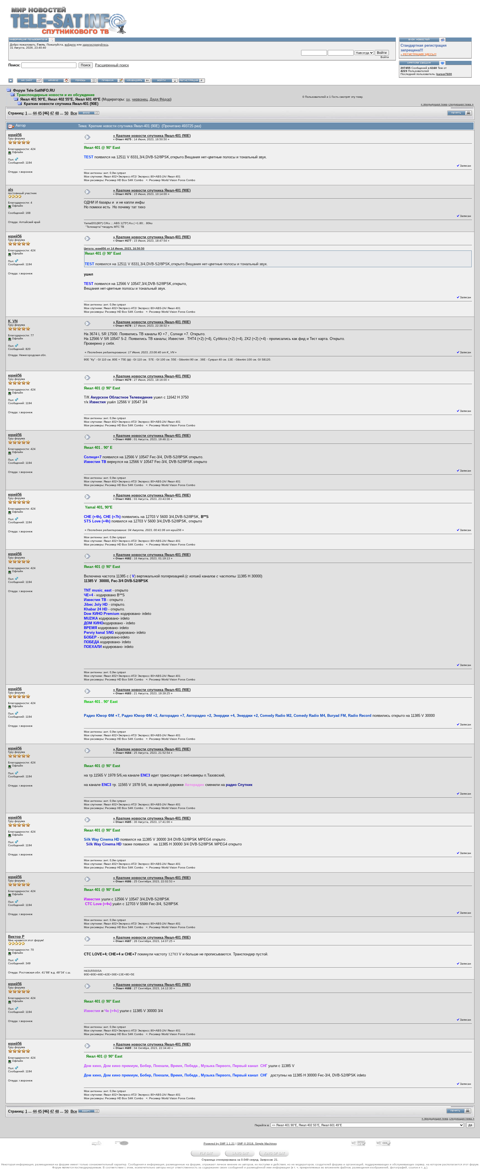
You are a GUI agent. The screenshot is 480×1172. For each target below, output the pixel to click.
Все (74, 113)
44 (35, 113)
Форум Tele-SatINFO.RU (34, 90)
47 (52, 113)
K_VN (13, 321)
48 (57, 113)
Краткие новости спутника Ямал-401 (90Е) (61, 104)
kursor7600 (444, 74)
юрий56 (15, 135)
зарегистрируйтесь (95, 44)
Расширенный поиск (112, 65)
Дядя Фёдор (160, 99)
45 (40, 113)
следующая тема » (461, 104)
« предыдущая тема (434, 104)
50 (66, 113)
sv (128, 99)
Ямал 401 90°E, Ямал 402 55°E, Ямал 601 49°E (60, 99)
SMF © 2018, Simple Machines (257, 1143)
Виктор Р (16, 937)
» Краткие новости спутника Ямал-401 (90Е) (152, 136)
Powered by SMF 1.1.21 (219, 1143)
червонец (140, 99)
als (10, 189)
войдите (70, 44)
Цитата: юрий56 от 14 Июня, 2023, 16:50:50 (114, 248)
